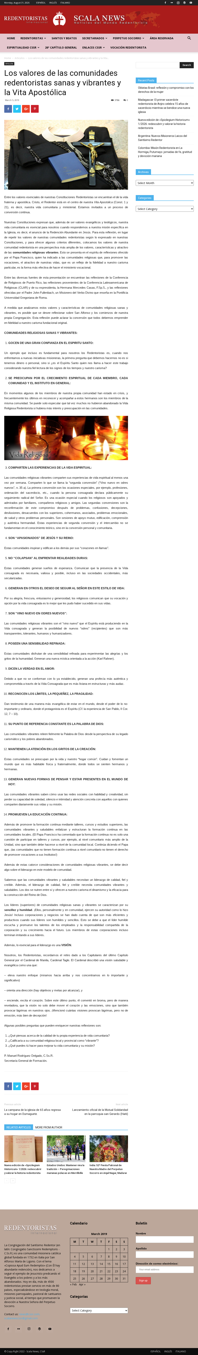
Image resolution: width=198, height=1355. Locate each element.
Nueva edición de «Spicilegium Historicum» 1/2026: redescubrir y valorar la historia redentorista (22, 1169)
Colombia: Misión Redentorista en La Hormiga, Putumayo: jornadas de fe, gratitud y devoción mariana (165, 152)
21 (101, 1271)
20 (92, 1271)
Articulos (19, 58)
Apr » (82, 1284)
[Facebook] (165, 2)
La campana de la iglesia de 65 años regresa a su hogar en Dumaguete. (32, 1112)
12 (83, 1264)
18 (74, 1271)
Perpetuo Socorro (127, 38)
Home (11, 38)
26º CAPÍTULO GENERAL (61, 47)
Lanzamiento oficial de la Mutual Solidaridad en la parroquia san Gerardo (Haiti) (100, 1112)
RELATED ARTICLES (19, 1127)
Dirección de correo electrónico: (157, 1263)
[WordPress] (184, 2)
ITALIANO (65, 2)
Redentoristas (31, 38)
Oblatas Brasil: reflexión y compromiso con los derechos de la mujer (166, 89)
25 (74, 1278)
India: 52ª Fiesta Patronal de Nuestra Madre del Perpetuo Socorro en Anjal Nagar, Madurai (108, 1169)
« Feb (73, 1284)
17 (124, 1264)
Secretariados (93, 38)
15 (108, 1264)
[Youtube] (191, 2)
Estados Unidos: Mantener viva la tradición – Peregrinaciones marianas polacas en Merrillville (65, 1169)
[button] (189, 38)
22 (108, 1271)
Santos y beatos (64, 38)
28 (101, 1278)
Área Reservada (161, 38)
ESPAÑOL (41, 2)
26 (83, 1278)
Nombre (141, 1233)
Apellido (141, 1248)
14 (101, 1264)
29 (108, 1278)
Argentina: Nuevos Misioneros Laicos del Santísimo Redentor (162, 138)
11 (74, 1264)
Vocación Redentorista (128, 47)
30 (116, 1278)
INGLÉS (53, 2)
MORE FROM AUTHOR (48, 1127)
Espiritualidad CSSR (21, 47)
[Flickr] (172, 2)
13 (92, 1264)
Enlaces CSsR (92, 47)
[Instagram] (178, 2)
